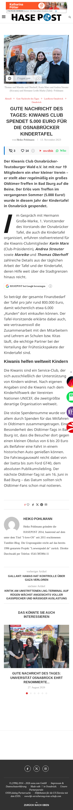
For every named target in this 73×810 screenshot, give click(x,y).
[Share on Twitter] (37, 504)
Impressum (56, 783)
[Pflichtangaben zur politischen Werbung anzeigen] (56, 11)
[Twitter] (36, 769)
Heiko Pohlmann (25, 139)
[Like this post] (28, 504)
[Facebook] (28, 769)
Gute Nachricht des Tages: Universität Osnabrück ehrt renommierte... (36, 678)
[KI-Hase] (9, 78)
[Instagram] (45, 769)
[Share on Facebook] (33, 504)
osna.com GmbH (39, 783)
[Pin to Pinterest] (41, 504)
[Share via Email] (46, 504)
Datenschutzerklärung (16, 786)
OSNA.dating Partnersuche (18, 793)
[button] (7, 659)
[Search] (69, 17)
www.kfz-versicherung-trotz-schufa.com (42, 796)
